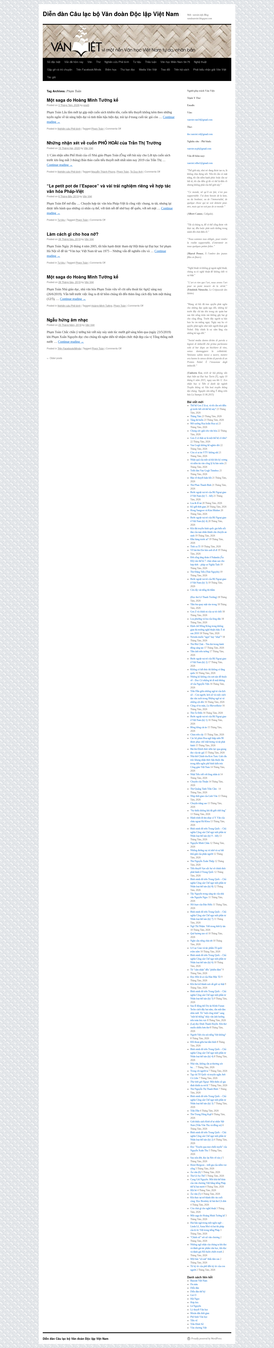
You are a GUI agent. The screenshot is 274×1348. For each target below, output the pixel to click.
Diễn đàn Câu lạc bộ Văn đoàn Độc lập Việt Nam (111, 13)
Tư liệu (137, 62)
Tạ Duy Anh (136, 171)
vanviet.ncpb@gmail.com (199, 148)
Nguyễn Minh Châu (199, 843)
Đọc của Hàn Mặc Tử (205, 976)
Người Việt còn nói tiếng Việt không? (208, 1034)
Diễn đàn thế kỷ (197, 1291)
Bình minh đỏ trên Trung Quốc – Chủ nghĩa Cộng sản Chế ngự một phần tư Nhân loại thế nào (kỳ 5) (208, 995)
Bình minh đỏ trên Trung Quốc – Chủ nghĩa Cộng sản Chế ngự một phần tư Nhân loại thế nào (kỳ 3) (208, 1100)
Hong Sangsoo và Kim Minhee (205, 510)
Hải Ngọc (195, 1298)
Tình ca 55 (195, 546)
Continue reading (60, 165)
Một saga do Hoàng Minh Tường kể (82, 100)
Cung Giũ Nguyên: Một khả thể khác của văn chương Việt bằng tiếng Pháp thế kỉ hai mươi (208, 1183)
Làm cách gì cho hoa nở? (72, 234)
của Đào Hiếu (201, 904)
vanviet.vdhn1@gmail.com (200, 163)
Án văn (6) (195, 1172)
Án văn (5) (195, 1193)
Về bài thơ (203, 550)
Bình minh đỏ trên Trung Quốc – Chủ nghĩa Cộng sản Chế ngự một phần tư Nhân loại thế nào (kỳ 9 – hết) (208, 832)
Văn (89, 62)
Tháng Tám (195, 416)
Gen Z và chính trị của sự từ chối (206, 611)
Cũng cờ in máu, (206, 705)
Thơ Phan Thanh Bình (200, 485)
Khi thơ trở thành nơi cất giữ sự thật (207, 984)
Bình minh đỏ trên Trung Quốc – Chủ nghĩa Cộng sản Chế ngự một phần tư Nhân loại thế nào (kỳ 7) (208, 915)
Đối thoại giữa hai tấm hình (203, 1042)
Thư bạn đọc (127, 69)
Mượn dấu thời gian (199, 1313)
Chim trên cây (197, 734)
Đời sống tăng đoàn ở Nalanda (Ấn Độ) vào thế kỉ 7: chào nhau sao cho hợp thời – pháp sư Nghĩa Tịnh (207, 561)
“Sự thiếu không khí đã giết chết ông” (208, 810)
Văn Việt (88, 148)
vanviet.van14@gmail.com (199, 119)
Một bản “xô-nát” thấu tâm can (204, 1259)
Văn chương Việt (198, 1327)
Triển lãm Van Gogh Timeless (204, 470)
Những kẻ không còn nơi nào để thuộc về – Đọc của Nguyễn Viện (208, 680)
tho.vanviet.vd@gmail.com (200, 134)
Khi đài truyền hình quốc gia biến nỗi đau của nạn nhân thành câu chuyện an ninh (208, 532)
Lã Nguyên (195, 1306)
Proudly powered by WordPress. (206, 1338)
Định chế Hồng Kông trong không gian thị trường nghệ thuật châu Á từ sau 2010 (207, 630)
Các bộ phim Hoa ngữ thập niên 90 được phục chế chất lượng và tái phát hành (207, 742)
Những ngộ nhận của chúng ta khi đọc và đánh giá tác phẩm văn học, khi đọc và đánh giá (208, 1248)
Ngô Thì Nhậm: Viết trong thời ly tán (207, 926)
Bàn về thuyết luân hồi (201, 477)
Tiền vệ (193, 1320)
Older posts (54, 358)
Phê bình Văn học (198, 1316)
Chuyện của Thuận (199, 781)
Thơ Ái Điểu (196, 712)
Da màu (194, 1284)
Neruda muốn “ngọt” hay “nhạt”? (206, 637)
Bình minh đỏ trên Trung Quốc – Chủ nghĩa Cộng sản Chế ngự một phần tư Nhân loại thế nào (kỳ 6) (208, 959)
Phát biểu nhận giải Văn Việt (209, 69)
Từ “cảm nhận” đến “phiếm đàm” (206, 969)
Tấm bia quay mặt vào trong (203, 604)
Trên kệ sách (181, 69)
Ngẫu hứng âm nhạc (67, 320)
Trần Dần (194, 1110)
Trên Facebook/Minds (88, 69)
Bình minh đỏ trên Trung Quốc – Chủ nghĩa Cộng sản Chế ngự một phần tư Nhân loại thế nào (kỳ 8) (208, 883)
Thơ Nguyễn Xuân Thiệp (202, 861)
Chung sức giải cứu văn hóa (203, 430)
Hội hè (193, 1190)
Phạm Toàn (97, 128)
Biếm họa (110, 69)
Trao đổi (165, 69)
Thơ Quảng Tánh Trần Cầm (204, 788)
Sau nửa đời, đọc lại (206, 1157)
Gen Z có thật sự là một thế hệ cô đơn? (208, 438)
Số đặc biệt (53, 62)
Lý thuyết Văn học (199, 1309)
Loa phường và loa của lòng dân (205, 618)
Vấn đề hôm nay (73, 62)
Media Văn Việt (148, 69)
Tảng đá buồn (196, 420)
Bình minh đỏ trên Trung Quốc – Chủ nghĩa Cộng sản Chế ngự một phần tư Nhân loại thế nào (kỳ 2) (208, 1136)
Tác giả (51, 77)
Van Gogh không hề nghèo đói (205, 445)
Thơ (98, 62)
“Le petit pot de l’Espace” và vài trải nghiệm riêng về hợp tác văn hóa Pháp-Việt (109, 188)
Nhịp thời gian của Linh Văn (203, 796)
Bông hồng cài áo (198, 727)
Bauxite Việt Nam (198, 1280)
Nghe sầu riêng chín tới (201, 940)
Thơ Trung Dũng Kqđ (200, 1114)
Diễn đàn (194, 1288)
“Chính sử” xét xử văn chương (205, 1237)
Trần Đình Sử (197, 1324)
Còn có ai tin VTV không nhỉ (204, 452)
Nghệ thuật (200, 62)
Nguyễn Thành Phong (103, 171)
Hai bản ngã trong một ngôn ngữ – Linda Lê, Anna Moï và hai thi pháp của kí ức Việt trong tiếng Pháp (207, 1226)
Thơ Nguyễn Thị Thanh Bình (204, 1089)
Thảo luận (150, 62)
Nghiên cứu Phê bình (117, 62)
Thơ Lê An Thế (197, 1175)
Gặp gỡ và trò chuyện (59, 69)
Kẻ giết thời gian (198, 506)
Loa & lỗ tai (196, 503)
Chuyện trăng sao (198, 803)
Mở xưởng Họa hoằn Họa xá (204, 423)
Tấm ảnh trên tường (199, 651)
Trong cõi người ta (199, 1071)
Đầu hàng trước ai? (199, 539)
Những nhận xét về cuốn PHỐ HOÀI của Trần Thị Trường (104, 143)
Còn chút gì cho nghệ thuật (203, 1208)
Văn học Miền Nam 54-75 (175, 62)
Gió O (193, 1295)
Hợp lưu (194, 1302)
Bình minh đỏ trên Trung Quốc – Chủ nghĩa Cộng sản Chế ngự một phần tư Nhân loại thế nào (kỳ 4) (208, 1053)
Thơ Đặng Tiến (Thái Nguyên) (204, 571)
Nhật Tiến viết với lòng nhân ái (205, 774)
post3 (86, 105)
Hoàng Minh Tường (101, 305)
